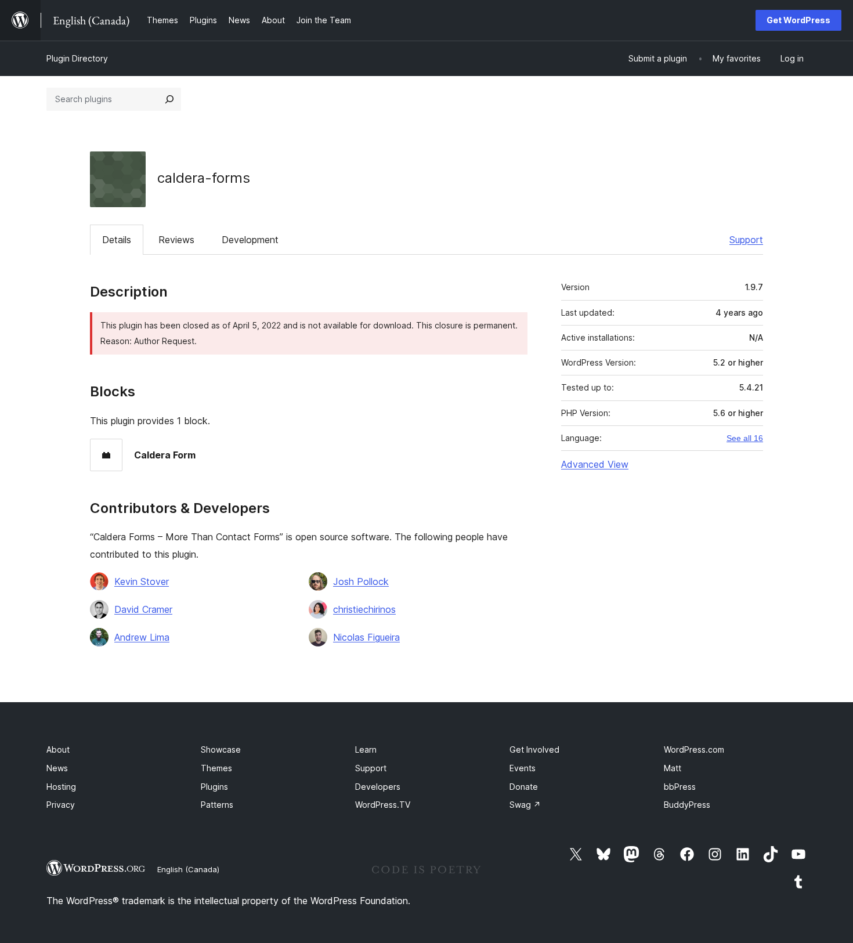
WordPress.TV (382, 805)
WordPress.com (694, 749)
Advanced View (594, 464)
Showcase (221, 749)
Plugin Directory (77, 58)
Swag (525, 805)
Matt (672, 768)
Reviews (176, 239)
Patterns (217, 805)
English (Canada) (188, 869)
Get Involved (534, 749)
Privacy (60, 805)
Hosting (61, 787)
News (57, 768)
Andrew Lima (141, 637)
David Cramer (143, 609)
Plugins (214, 787)
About (58, 749)
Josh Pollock (361, 581)
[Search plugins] (169, 99)
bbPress (680, 787)
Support (746, 239)
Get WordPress (798, 20)
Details (116, 239)
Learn (366, 749)
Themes (216, 768)
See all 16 (745, 438)
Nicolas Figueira (366, 637)
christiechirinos (364, 609)
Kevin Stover (141, 581)
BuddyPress (687, 805)
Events (522, 768)
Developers (377, 787)
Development (250, 239)
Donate (523, 787)
